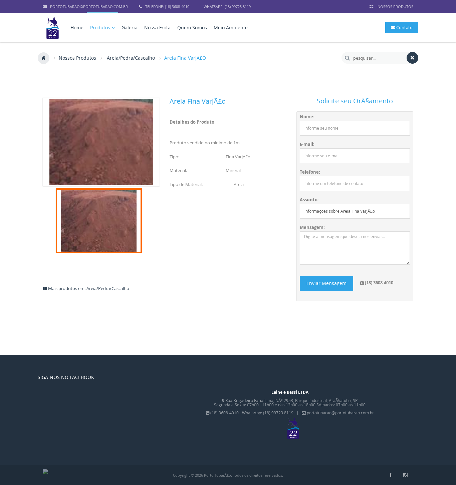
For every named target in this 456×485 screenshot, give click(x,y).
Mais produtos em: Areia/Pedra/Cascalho (88, 288)
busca (347, 58)
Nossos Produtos (77, 58)
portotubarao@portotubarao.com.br (89, 6)
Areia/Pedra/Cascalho (131, 58)
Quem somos (192, 27)
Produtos (100, 27)
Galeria (130, 27)
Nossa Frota (157, 27)
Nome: (307, 117)
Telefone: (310, 172)
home (76, 27)
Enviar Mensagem (326, 283)
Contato (404, 27)
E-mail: (307, 144)
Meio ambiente (231, 27)
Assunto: (309, 200)
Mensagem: (312, 227)
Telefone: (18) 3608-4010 (167, 6)
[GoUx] (45, 471)
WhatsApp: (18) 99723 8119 (227, 6)
